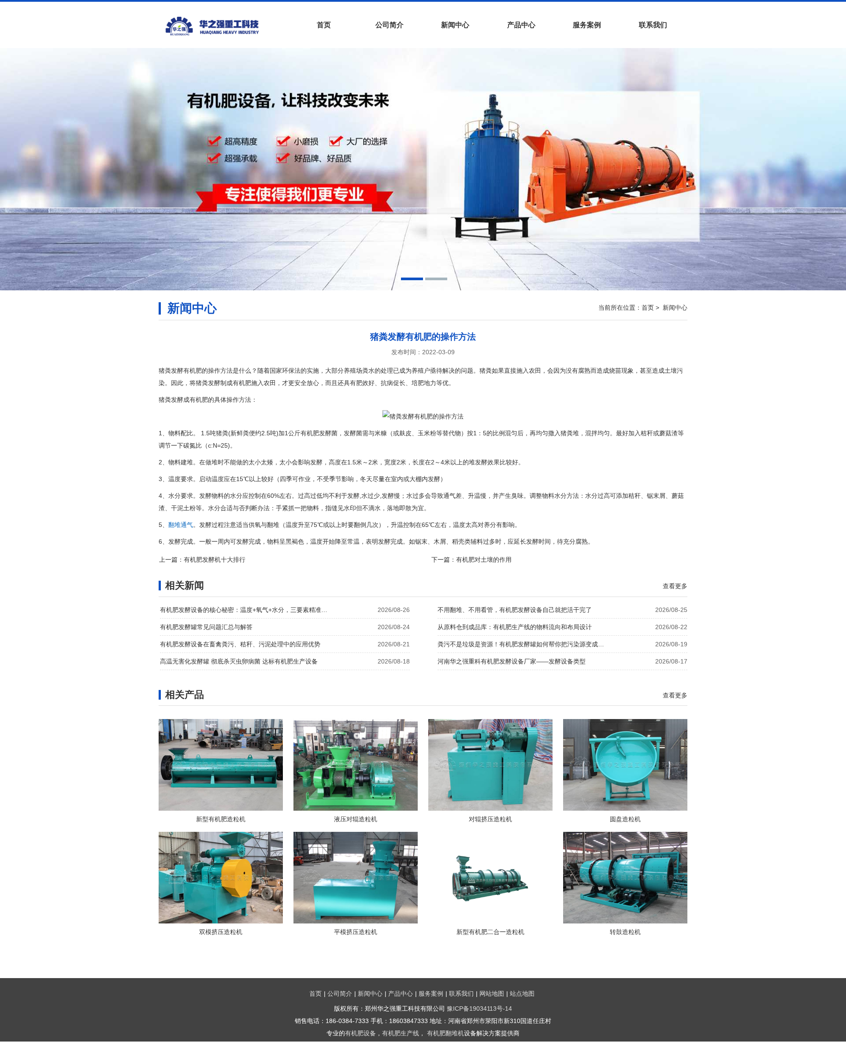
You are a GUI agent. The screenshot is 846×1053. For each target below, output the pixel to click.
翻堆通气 (180, 524)
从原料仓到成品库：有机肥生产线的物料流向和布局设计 (515, 626)
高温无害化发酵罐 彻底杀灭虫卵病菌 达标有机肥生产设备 (239, 661)
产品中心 (521, 25)
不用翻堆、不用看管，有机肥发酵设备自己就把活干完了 (515, 609)
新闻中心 (455, 25)
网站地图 (491, 993)
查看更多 (675, 586)
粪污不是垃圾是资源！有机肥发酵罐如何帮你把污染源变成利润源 (523, 644)
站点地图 (522, 993)
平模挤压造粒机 (355, 931)
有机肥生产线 (400, 1033)
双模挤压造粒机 (220, 931)
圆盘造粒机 (625, 819)
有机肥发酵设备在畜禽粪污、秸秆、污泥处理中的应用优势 (240, 644)
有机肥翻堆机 (445, 1033)
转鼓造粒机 (625, 931)
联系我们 (653, 25)
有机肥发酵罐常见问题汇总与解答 (206, 626)
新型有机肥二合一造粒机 (490, 931)
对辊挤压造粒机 (490, 819)
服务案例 (587, 25)
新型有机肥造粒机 (220, 819)
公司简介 (389, 25)
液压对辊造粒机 (355, 819)
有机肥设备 (360, 1033)
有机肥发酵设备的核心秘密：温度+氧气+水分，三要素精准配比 (246, 609)
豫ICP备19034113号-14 (479, 1008)
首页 (324, 25)
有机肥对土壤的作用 (484, 559)
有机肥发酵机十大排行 (214, 559)
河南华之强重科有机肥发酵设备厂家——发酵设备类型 (512, 661)
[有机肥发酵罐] (225, 26)
